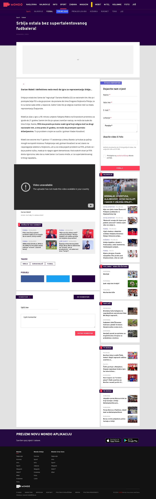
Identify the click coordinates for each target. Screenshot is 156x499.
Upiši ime (25, 308)
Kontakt (49, 492)
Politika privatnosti (90, 492)
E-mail (106, 110)
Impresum (39, 492)
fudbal (50, 264)
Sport (18, 18)
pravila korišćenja (122, 156)
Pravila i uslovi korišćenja (26, 495)
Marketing (29, 492)
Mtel (18, 475)
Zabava (36, 466)
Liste (35, 479)
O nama (18, 492)
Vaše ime (107, 103)
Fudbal (24, 18)
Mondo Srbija (39, 452)
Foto (18, 482)
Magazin (19, 469)
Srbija (25, 264)
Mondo (18, 452)
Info (17, 463)
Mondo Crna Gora (57, 452)
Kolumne (19, 479)
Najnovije (19, 456)
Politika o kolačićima (64, 492)
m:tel (120, 492)
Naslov (106, 95)
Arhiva (77, 492)
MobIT (18, 472)
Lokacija (107, 118)
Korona (18, 460)
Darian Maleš (37, 264)
